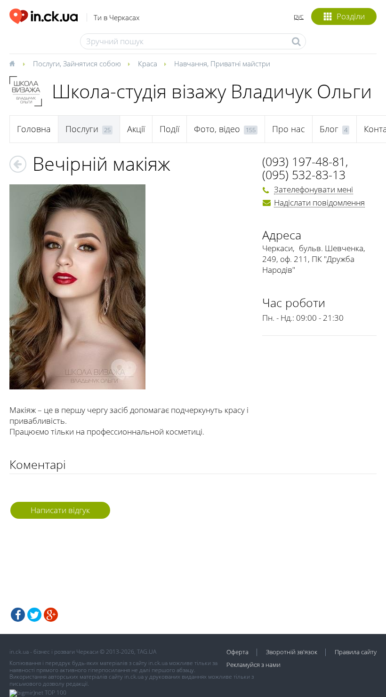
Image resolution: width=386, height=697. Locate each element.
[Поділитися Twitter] (34, 615)
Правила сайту (356, 652)
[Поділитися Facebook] (18, 615)
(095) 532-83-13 (304, 174)
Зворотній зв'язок (291, 652)
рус (299, 16)
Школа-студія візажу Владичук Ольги (212, 91)
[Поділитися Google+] (51, 615)
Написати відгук (60, 510)
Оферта (237, 652)
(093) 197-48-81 (304, 161)
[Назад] (17, 164)
